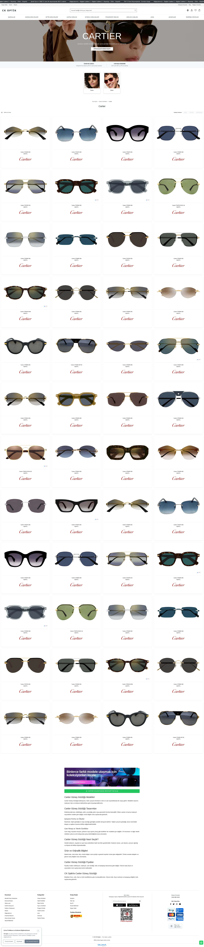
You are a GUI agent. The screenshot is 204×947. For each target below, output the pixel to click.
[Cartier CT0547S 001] (127, 133)
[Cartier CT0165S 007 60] (76, 346)
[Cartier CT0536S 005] (76, 399)
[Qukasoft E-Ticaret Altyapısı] (102, 945)
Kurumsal (8, 895)
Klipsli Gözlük (40, 903)
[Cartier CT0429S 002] (178, 452)
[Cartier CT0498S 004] (76, 239)
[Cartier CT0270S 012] (25, 186)
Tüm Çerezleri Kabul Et (32, 941)
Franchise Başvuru (9, 915)
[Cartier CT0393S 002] (76, 292)
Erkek (111, 90)
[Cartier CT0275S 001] (127, 239)
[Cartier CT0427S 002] (178, 346)
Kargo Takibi (4, 4)
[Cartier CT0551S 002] (76, 452)
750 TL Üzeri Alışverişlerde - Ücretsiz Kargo (137, 1)
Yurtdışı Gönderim (75, 912)
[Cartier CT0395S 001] (25, 346)
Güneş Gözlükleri (41, 898)
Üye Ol (71, 903)
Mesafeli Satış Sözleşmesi (11, 898)
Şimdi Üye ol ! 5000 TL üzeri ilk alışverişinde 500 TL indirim (48, 1)
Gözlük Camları (41, 910)
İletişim (15, 4)
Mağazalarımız (8, 913)
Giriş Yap (72, 900)
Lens (38, 913)
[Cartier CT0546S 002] (127, 452)
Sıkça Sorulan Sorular (10, 918)
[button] (192, 10)
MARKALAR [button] (11, 17)
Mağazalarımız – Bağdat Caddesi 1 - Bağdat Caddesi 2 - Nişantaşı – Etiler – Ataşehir (95, 1)
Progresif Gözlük (41, 908)
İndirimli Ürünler (41, 918)
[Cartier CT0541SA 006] (25, 292)
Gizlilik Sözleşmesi (9, 905)
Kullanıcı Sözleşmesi (10, 908)
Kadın (92, 90)
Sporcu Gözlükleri (41, 905)
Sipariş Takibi (73, 908)
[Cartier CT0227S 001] (25, 505)
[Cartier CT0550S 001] (127, 292)
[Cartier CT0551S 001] (25, 399)
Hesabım (72, 898)
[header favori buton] (196, 10)
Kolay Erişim (74, 895)
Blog (190, 4)
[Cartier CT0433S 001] (25, 133)
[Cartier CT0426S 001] (127, 399)
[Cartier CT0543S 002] (127, 346)
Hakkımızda (7, 903)
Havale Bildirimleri (9, 920)
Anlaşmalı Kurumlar (182, 4)
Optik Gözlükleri (41, 900)
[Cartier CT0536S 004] (127, 186)
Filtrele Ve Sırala (7, 112)
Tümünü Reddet (9, 941)
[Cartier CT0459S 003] (178, 133)
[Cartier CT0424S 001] (178, 239)
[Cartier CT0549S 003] (25, 239)
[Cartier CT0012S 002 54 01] (25, 452)
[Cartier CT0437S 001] (76, 505)
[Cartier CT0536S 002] (76, 186)
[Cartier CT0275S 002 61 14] (178, 186)
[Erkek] (112, 80)
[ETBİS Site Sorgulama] (127, 915)
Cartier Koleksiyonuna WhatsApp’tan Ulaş (103, 791)
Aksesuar (39, 915)
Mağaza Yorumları (196, 4)
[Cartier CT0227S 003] (76, 133)
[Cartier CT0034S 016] (178, 399)
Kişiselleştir (19, 941)
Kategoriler (40, 895)
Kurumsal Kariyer (9, 900)
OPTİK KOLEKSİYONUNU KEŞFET (102, 48)
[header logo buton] (8, 10)
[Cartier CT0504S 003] (178, 292)
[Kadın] (92, 80)
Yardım (10, 4)
